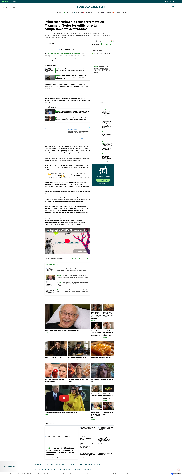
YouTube (45, 469)
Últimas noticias (39, 464)
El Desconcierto (48, 16)
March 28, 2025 (85, 178)
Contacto (95, 469)
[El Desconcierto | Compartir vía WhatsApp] (107, 44)
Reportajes (99, 13)
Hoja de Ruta (89, 13)
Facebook (36, 469)
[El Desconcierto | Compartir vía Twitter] (104, 44)
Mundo (125, 13)
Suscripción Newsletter (78, 469)
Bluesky (61, 469)
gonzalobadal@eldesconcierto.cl (127, 473)
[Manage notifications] (179, 470)
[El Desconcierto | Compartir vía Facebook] (101, 44)
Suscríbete (103, 180)
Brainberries (72, 129)
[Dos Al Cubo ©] (176, 474)
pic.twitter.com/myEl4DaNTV (72, 176)
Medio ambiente (59, 13)
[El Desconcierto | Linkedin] (175, 1)
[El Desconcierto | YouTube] (173, 1)
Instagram (42, 469)
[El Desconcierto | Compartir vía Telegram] (113, 44)
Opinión (118, 13)
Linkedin (48, 469)
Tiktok (54, 469)
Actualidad (70, 13)
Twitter (39, 469)
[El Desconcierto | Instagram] (170, 1)
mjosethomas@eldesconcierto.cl (99, 473)
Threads (58, 469)
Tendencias (79, 13)
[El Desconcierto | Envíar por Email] (110, 44)
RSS (85, 469)
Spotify (51, 469)
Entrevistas (109, 13)
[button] (175, 6)
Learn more (83, 138)
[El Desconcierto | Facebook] (165, 1)
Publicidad (89, 469)
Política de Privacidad (67, 469)
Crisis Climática (13, 1)
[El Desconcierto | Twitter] (168, 1)
